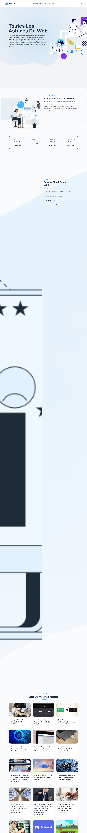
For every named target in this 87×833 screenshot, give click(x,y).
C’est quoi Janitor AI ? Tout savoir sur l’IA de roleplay (42, 722)
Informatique (35, 3)
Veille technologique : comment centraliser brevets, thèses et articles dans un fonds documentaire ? (20, 808)
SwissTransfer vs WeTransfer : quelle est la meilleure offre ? (67, 722)
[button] (57, 189)
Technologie (47, 3)
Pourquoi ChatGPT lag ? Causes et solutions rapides (19, 722)
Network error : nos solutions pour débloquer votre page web (19, 749)
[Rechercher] (81, 3)
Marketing (41, 3)
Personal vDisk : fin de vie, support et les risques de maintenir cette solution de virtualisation (66, 808)
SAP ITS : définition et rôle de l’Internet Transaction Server (43, 777)
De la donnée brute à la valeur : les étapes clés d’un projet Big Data (66, 777)
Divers (53, 3)
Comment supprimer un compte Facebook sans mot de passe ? (42, 749)
